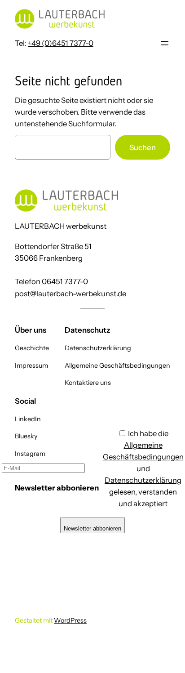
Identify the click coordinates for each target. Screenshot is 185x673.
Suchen (142, 147)
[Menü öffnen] (164, 43)
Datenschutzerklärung (143, 480)
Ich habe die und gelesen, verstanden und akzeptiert (143, 468)
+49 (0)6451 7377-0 (60, 43)
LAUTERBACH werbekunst (60, 226)
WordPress (70, 620)
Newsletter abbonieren (92, 528)
